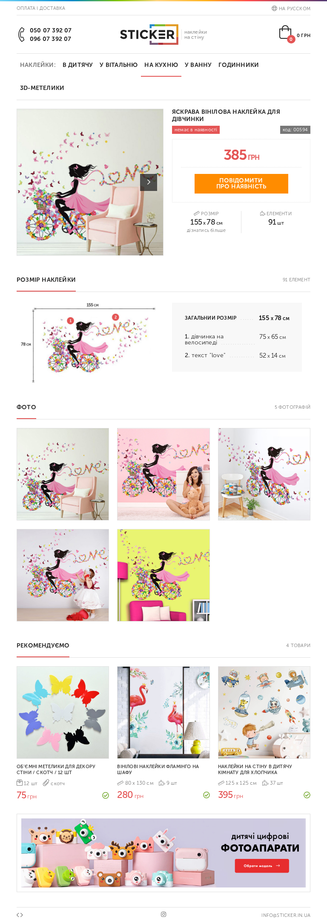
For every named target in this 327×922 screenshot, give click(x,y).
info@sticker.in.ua (285, 915)
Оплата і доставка (41, 8)
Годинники (238, 65)
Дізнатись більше (206, 230)
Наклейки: (38, 65)
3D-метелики (42, 88)
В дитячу (78, 65)
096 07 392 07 (51, 39)
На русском (294, 9)
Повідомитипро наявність (241, 183)
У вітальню (119, 65)
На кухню (161, 65)
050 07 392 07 (51, 30)
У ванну (198, 65)
